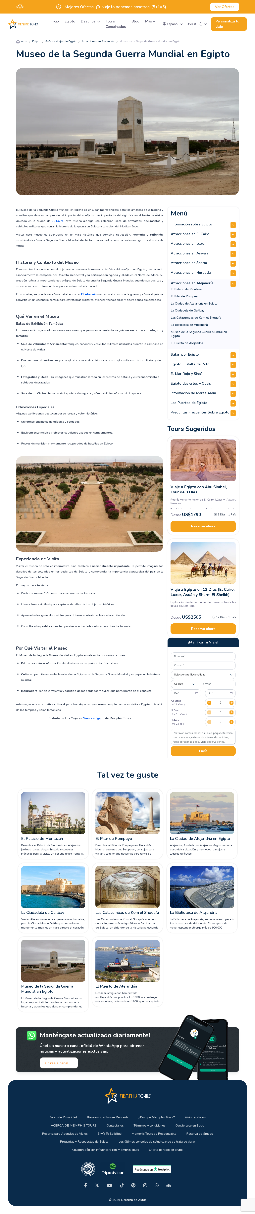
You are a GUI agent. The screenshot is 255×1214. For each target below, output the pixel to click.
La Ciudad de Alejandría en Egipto (194, 303)
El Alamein (89, 294)
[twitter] (97, 1185)
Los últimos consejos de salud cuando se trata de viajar (157, 1142)
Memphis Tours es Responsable (153, 1134)
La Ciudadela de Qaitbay (187, 310)
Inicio (55, 21)
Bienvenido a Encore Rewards (107, 1117)
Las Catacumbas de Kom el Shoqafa (196, 317)
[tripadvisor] (168, 1185)
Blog (135, 21)
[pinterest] (133, 1185)
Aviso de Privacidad (63, 1117)
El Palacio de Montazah (187, 289)
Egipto (70, 21)
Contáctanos (115, 1126)
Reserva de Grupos (199, 1134)
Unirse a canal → (59, 1063)
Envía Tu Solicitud (110, 1134)
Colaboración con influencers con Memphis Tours (105, 1150)
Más (148, 21)
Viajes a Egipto (93, 718)
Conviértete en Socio (190, 1126)
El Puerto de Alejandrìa (187, 343)
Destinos (88, 21)
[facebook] (85, 1185)
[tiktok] (122, 1185)
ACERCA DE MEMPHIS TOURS (74, 1126)
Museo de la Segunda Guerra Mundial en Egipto (199, 334)
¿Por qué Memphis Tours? (156, 1117)
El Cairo (58, 221)
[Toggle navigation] (42, 24)
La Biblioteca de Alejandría (189, 325)
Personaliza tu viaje (227, 24)
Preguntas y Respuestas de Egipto (84, 1142)
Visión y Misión (195, 1117)
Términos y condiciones (150, 1126)
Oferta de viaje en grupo (166, 1150)
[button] (173, 24)
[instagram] (145, 1185)
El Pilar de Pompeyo (185, 296)
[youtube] (109, 1185)
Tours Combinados (116, 24)
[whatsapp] (157, 1185)
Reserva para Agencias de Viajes (65, 1134)
